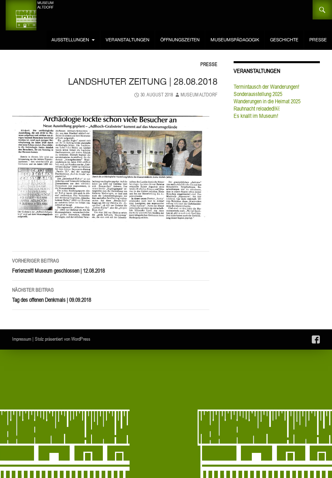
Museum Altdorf (199, 94)
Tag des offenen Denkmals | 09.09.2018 (51, 295)
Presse (318, 40)
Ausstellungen (70, 40)
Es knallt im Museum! (256, 116)
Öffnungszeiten (180, 40)
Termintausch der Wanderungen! (266, 87)
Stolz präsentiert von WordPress (62, 338)
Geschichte (284, 40)
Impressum (21, 338)
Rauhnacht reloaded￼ (256, 109)
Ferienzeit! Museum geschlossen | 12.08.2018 (58, 266)
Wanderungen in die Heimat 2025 (267, 101)
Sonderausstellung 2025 (258, 94)
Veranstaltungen (127, 40)
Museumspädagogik (235, 40)
